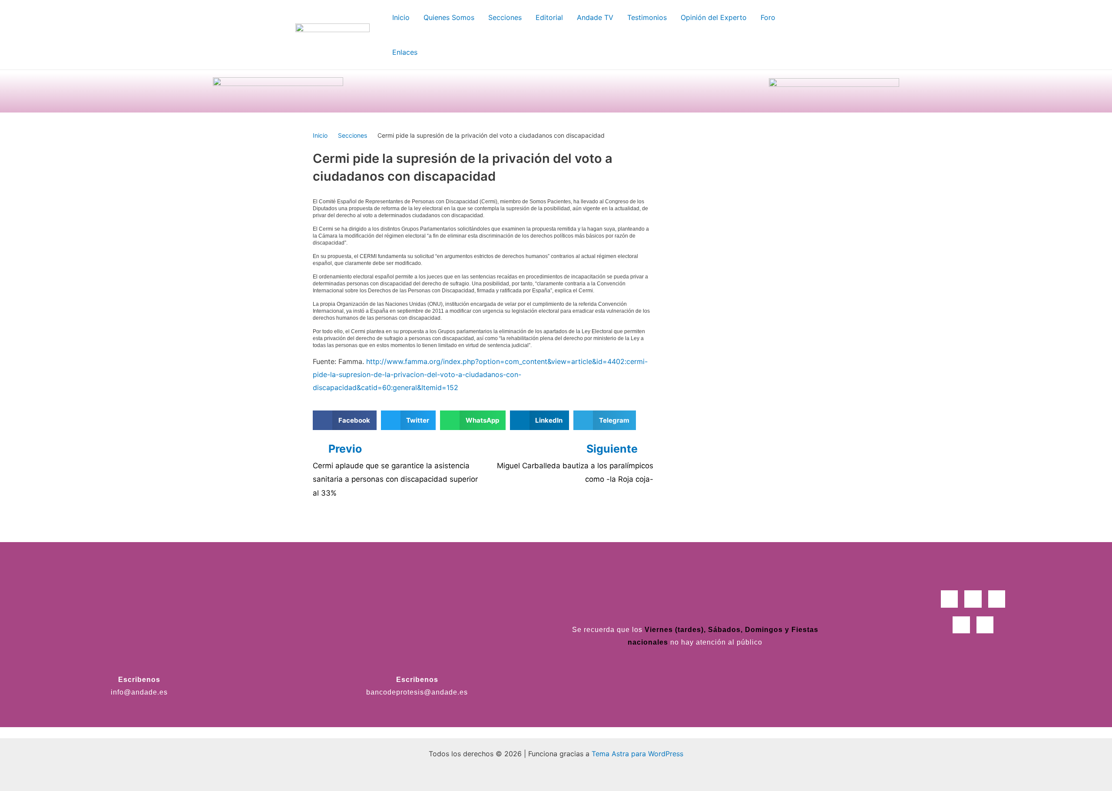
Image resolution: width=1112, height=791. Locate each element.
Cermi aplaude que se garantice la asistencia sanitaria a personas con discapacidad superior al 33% (395, 479)
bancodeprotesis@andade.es (417, 692)
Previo (345, 448)
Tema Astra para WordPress (637, 753)
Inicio (320, 135)
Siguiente (613, 448)
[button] (345, 420)
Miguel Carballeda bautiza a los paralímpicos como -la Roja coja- (575, 472)
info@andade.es (139, 692)
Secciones (352, 135)
